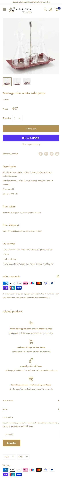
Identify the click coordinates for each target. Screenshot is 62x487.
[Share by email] (57, 154)
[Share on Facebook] (41, 154)
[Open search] (45, 9)
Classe (6, 99)
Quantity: (7, 118)
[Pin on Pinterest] (46, 154)
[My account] (50, 9)
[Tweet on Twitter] (52, 154)
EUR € (21, 457)
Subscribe (11, 443)
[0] (57, 9)
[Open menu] (4, 9)
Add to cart (31, 128)
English (6, 457)
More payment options (31, 144)
